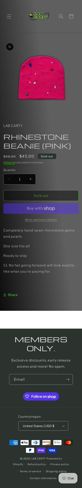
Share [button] (13, 295)
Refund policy (37, 464)
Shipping (9, 162)
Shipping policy (56, 471)
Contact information (43, 478)
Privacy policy (59, 464)
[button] (9, 16)
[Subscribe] (68, 379)
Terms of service (30, 471)
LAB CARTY (38, 458)
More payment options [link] (41, 219)
